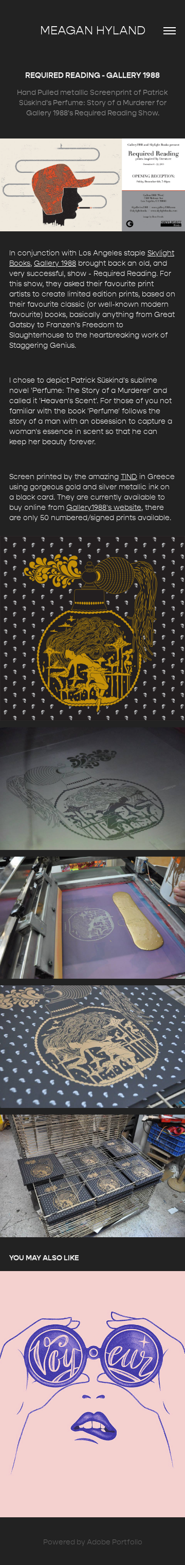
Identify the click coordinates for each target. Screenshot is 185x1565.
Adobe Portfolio (114, 1542)
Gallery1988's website (103, 507)
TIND (129, 476)
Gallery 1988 (55, 263)
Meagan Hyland (92, 30)
